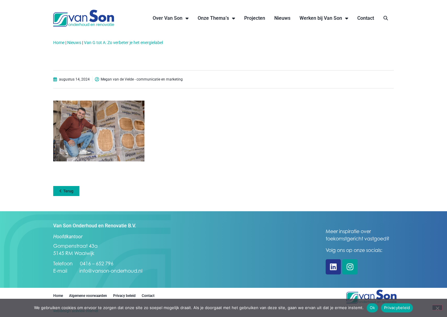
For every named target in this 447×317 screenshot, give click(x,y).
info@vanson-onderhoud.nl (110, 271)
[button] (386, 18)
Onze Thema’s (213, 18)
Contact (365, 18)
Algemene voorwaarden (88, 296)
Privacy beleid (124, 296)
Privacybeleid (397, 307)
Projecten (254, 18)
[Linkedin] (333, 266)
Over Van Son (167, 18)
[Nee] (437, 307)
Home (58, 42)
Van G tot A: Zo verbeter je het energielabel (123, 42)
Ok (372, 307)
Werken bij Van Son (321, 18)
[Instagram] (350, 266)
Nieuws (282, 18)
